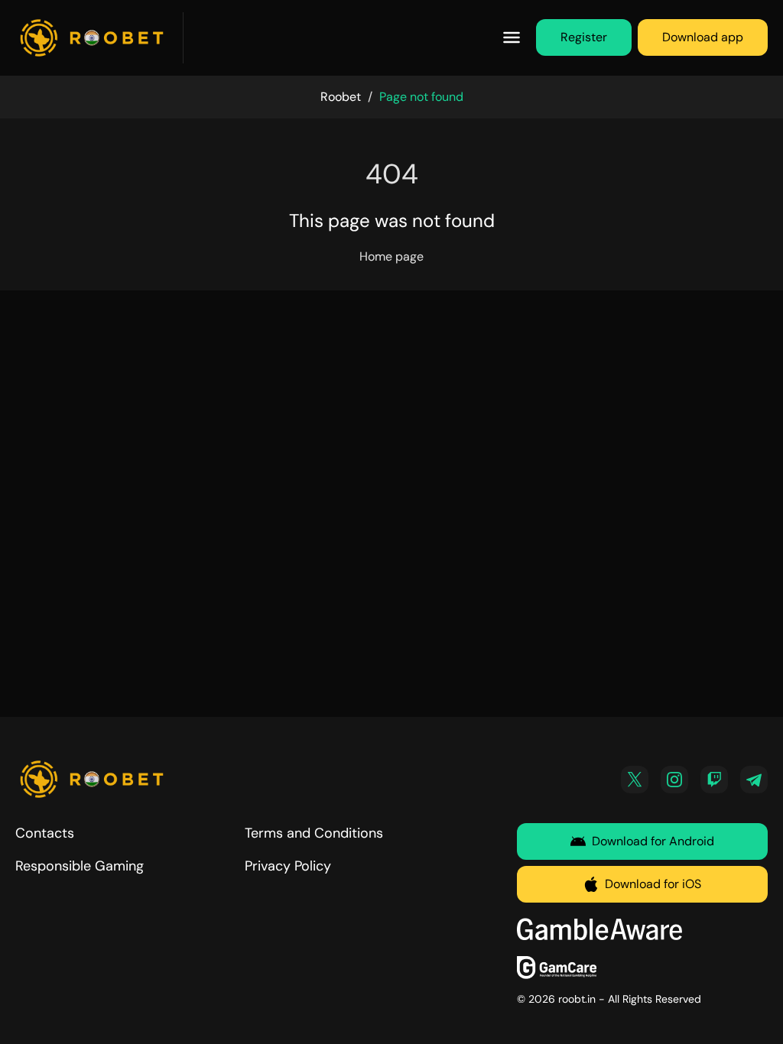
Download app (702, 37)
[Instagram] (674, 779)
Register (583, 37)
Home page (391, 256)
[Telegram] (754, 779)
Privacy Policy (288, 866)
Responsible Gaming (79, 866)
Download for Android (653, 841)
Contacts (44, 833)
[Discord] (714, 779)
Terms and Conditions (314, 833)
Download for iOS (653, 884)
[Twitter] (634, 779)
